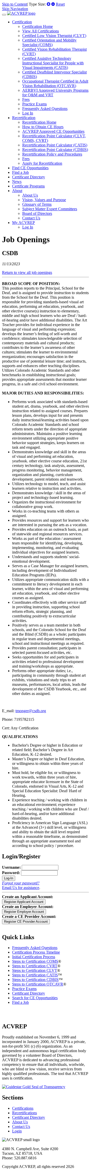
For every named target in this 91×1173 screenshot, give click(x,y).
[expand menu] (4, 14)
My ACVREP (23, 222)
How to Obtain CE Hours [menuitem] (42, 127)
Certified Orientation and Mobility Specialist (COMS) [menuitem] (49, 42)
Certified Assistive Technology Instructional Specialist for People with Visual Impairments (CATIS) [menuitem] (53, 63)
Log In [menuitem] (27, 113)
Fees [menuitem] (26, 99)
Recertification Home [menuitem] (39, 122)
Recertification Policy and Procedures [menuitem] (52, 154)
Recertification (23, 118)
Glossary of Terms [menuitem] (37, 204)
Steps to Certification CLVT (34, 970)
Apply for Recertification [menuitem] (42, 163)
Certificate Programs (28, 186)
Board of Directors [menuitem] (37, 213)
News (16, 181)
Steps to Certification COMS (35, 961)
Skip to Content (14, 4)
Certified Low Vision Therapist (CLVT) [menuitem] (54, 35)
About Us (20, 1122)
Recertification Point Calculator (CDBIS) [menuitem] (55, 149)
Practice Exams (24, 989)
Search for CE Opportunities (35, 998)
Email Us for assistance (20, 887)
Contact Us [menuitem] (31, 218)
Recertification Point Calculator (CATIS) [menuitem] (54, 145)
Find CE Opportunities (30, 168)
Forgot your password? (20, 883)
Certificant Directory (28, 177)
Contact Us (21, 1126)
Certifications (22, 1108)
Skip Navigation (15, 9)
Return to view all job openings (27, 272)
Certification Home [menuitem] (37, 26)
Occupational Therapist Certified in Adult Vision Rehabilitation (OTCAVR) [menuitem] (55, 83)
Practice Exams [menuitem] (34, 104)
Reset (60, 4)
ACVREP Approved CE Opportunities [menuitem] (53, 131)
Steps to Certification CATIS (35, 975)
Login (17, 1131)
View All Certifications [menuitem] (40, 31)
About (17, 190)
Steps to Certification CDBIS (35, 979)
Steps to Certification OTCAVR (37, 984)
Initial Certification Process (33, 957)
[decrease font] (53, 4)
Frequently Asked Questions (34, 947)
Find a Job (20, 172)
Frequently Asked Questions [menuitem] (44, 108)
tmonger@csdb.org (30, 711)
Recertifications (24, 1113)
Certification (22, 22)
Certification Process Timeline (36, 952)
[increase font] (48, 4)
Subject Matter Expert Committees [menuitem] (49, 209)
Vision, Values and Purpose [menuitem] (44, 200)
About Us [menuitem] (30, 195)
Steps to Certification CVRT (34, 966)
